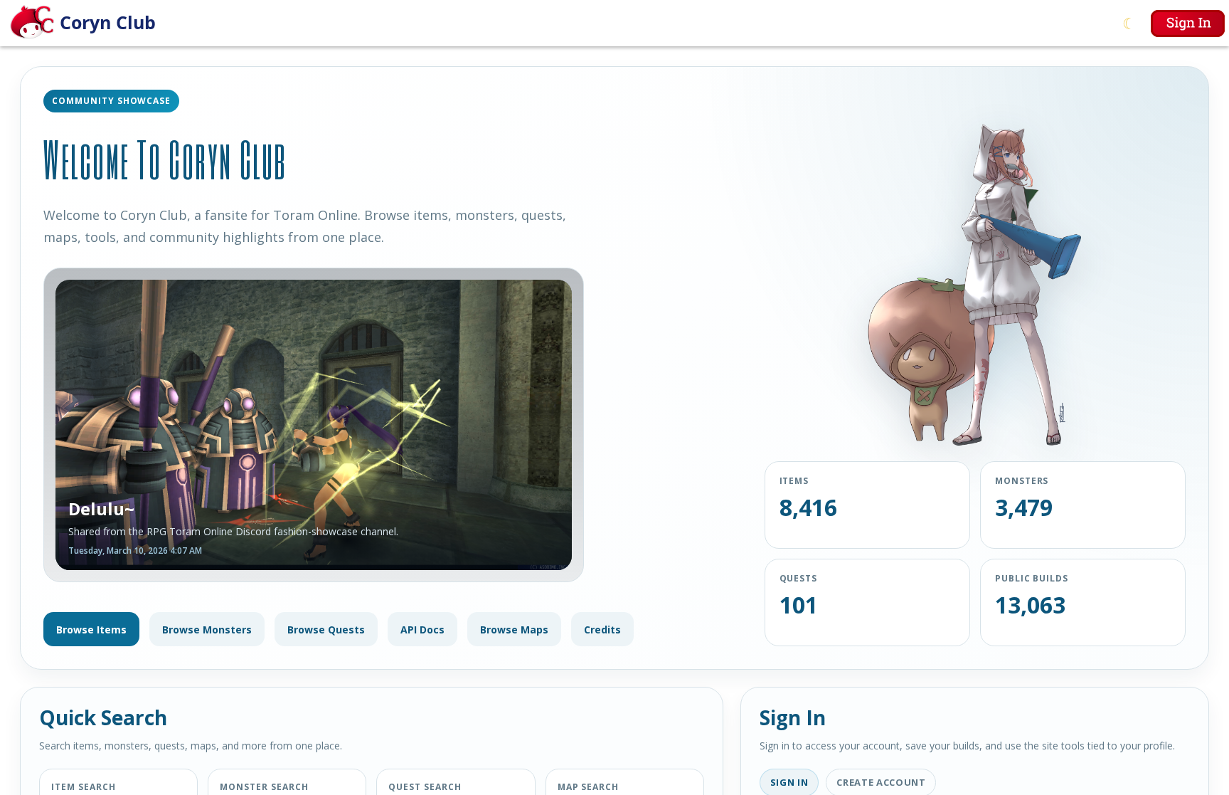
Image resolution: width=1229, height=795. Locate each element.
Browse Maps (514, 629)
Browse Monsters (207, 629)
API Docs (422, 629)
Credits (602, 629)
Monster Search (264, 787)
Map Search (588, 787)
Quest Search (425, 787)
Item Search (83, 787)
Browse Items (91, 629)
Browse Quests (326, 629)
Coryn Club (108, 22)
